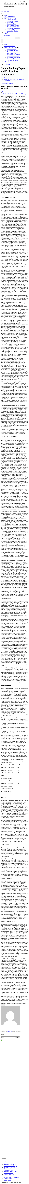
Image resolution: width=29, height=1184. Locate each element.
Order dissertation (5, 11)
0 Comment (10, 83)
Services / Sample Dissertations (11, 1177)
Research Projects (11, 29)
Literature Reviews (11, 19)
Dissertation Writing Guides (13, 28)
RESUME (6, 32)
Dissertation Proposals (12, 21)
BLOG (5, 33)
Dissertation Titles (11, 24)
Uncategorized (7, 1180)
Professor (4, 83)
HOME (5, 15)
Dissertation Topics (11, 22)
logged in (9, 1031)
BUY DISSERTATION (9, 17)
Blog (2, 91)
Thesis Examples (8, 1178)
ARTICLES (7, 35)
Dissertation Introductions (13, 26)
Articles (6, 1161)
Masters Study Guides (12, 31)
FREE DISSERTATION (10, 18)
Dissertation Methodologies (13, 25)
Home (5, 78)
